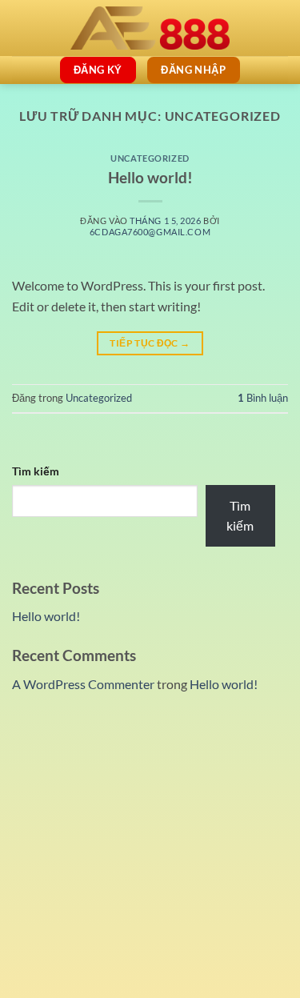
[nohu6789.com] (150, 28)
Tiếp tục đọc (150, 343)
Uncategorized (149, 158)
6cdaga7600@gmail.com (150, 231)
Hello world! (150, 177)
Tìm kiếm (35, 471)
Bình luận (263, 397)
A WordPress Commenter (83, 683)
